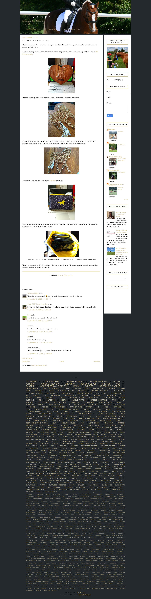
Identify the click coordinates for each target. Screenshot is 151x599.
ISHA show (69, 526)
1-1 (62, 492)
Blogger (81, 593)
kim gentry (68, 487)
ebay (52, 501)
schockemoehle (45, 517)
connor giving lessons (62, 535)
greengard (32, 549)
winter (89, 386)
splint (108, 579)
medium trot (102, 487)
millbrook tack (77, 560)
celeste (61, 533)
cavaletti (73, 446)
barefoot (39, 494)
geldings (89, 547)
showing (70, 384)
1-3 (45, 395)
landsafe (112, 508)
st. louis (29, 581)
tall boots (57, 421)
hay (47, 459)
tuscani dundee (73, 464)
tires (101, 475)
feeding (97, 432)
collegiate (72, 496)
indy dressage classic (78, 459)
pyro (28, 572)
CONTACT (112, 143)
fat (122, 501)
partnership (89, 565)
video (51, 391)
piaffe (83, 567)
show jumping (45, 416)
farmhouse (30, 544)
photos (106, 384)
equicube (105, 501)
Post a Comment (27, 358)
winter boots (51, 492)
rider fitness (49, 462)
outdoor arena (48, 430)
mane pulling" (66, 558)
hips (123, 471)
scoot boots (75, 475)
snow (62, 398)
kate (39, 398)
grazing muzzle (85, 427)
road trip (61, 475)
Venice (43, 480)
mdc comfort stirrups (94, 558)
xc (97, 393)
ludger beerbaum (38, 558)
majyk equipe (105, 402)
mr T (101, 560)
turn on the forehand (57, 478)
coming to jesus (116, 533)
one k (120, 487)
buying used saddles (106, 439)
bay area (56, 494)
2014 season (82, 437)
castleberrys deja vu (53, 386)
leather (122, 508)
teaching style (32, 583)
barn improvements (82, 528)
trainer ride (76, 407)
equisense (120, 405)
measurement (111, 558)
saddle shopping (99, 400)
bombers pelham (32, 531)
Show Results (94, 29)
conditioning (31, 482)
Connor (31, 381)
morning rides (91, 560)
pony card (46, 570)
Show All (126, 199)
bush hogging (83, 531)
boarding (106, 405)
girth (64, 448)
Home (62, 361)
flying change (115, 457)
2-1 (98, 407)
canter (30, 386)
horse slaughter (41, 508)
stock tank (96, 489)
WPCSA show (60, 402)
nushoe (122, 563)
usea (123, 586)
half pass (120, 409)
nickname (62, 563)
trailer (84, 395)
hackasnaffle (109, 549)
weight (75, 478)
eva (54, 423)
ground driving (58, 549)
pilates (106, 448)
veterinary (71, 416)
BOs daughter (39, 526)
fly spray (66, 503)
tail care (111, 581)
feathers (84, 441)
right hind (97, 514)
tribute (36, 586)
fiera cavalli (55, 544)
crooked (80, 482)
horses (50, 554)
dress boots (46, 540)
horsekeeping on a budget (58, 473)
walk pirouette (71, 588)
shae (95, 462)
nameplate (32, 563)
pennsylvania (118, 565)
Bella (112, 478)
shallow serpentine (51, 576)
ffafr (45, 544)
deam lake (92, 537)
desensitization (81, 498)
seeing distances (77, 517)
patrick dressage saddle (86, 434)
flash (65, 544)
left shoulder (90, 473)
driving (56, 418)
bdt (95, 528)
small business (71, 579)
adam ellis (105, 453)
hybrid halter (61, 554)
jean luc (77, 473)
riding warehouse (45, 475)
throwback (86, 583)
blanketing (116, 393)
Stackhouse (31, 480)
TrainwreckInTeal (32, 293)
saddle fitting (79, 400)
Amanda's (53, 180)
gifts (70, 275)
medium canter (49, 560)
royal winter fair (66, 462)
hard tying (63, 551)
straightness (59, 407)
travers (120, 583)
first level (69, 418)
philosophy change (61, 567)
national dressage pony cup (84, 398)
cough (90, 535)
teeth (58, 583)
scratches (58, 517)
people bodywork (33, 567)
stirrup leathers (42, 581)
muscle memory (112, 560)
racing (120, 473)
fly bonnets (41, 471)
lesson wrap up (98, 382)
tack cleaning (68, 443)
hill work (94, 551)
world (38, 590)
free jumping (69, 471)
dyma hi (101, 540)
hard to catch (36, 393)
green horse (95, 471)
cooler (98, 469)
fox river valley (65, 414)
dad (83, 537)
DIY (56, 526)
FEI (62, 526)
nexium (76, 512)
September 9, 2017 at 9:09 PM (39, 310)
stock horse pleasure (75, 581)
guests (79, 549)
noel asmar (101, 563)
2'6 (97, 478)
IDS (89, 416)
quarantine (36, 572)
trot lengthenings (78, 586)
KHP (120, 478)
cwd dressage (94, 482)
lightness (32, 510)
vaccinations (44, 524)
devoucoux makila (98, 498)
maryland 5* (83, 510)
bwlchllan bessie (99, 531)
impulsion (54, 508)
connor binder (44, 535)
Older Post (97, 361)
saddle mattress (81, 574)
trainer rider (108, 583)
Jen (28, 326)
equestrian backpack (90, 501)
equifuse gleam (75, 542)
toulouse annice (114, 475)
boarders (53, 455)
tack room (102, 519)
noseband (113, 563)
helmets (114, 471)
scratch (29, 576)
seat (66, 517)
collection (118, 455)
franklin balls (39, 547)
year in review (56, 405)
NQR (93, 492)
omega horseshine (43, 565)
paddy (69, 434)
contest (97, 409)
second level (88, 384)
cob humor (102, 411)
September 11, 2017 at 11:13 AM (40, 332)
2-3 (83, 416)
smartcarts (84, 579)
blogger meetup (66, 391)
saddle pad (117, 448)
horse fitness (38, 554)
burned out (70, 531)
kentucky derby (39, 556)
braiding (29, 432)
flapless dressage (57, 485)
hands (39, 459)
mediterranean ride (33, 560)
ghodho (99, 547)
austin (115, 466)
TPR (27, 446)
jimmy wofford (107, 554)
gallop (81, 485)
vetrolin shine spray (60, 524)
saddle (41, 405)
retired (86, 572)
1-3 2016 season (112, 524)
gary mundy (101, 503)
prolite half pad (90, 570)
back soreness (38, 528)
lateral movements (106, 414)
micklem (95, 448)
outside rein (58, 434)
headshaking (58, 459)
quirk (46, 572)
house (36, 395)
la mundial (81, 487)
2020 (104, 478)
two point (32, 524)
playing (53, 489)
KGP (77, 526)
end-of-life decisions (58, 542)
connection (96, 496)
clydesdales (101, 533)
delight (63, 457)
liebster (114, 556)
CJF (52, 409)
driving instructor (113, 482)
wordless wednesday (95, 524)
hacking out (67, 393)
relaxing (30, 475)
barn (48, 494)
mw (56, 512)
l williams (102, 508)
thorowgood (39, 521)
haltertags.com (50, 551)
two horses (114, 586)
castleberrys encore (46, 432)
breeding (98, 494)
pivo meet (93, 567)
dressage (52, 381)
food (90, 544)
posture (63, 489)
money (106, 459)
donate (120, 537)
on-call (98, 512)
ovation (71, 565)
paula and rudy (103, 565)
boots (64, 400)
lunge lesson (52, 558)
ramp (65, 514)
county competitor (64, 482)
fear (38, 544)
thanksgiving (104, 450)
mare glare (78, 558)
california (52, 427)
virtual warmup (40, 588)
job (82, 423)
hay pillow (75, 551)
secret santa (32, 450)
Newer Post (26, 361)
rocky (30, 574)
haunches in (31, 430)
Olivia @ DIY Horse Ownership (37, 304)
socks (28, 519)
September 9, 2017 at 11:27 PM (39, 321)
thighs (28, 521)
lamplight (84, 448)
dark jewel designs (53, 498)
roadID (122, 572)
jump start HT (41, 421)
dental (73, 457)
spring (78, 450)
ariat (34, 446)
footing (29, 459)
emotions (43, 542)
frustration (78, 547)
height (85, 551)
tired (48, 521)
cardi (42, 533)
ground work (108, 441)
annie (98, 416)
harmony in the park (71, 505)
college (118, 480)
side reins (38, 579)
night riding (73, 563)
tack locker (90, 475)
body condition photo (37, 423)
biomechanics (75, 382)
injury (73, 448)
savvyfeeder (31, 517)
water (89, 407)
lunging (44, 407)
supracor (84, 519)
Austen (77, 411)
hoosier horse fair (112, 418)
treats (28, 586)
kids (93, 508)
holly (28, 554)
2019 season (105, 421)
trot (51, 453)
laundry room (110, 432)
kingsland (73, 556)
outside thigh (59, 565)
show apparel (66, 430)
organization (31, 443)
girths (120, 503)
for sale (98, 544)
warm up (50, 437)
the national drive (116, 519)
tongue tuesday (59, 521)
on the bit (117, 459)
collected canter (89, 446)
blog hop (93, 405)
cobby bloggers (83, 469)
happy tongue (54, 505)
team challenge (47, 583)
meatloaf (108, 423)
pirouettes (42, 514)
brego (59, 469)
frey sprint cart (79, 503)
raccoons (54, 572)
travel (66, 411)
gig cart (115, 547)
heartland (89, 402)
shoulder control (49, 450)
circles (40, 496)
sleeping (48, 579)
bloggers (62, 275)
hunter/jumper (54, 487)
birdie (66, 494)
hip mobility (113, 505)
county (98, 535)
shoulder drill (98, 576)
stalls (55, 443)
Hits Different (121, 145)
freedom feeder (65, 547)
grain (123, 547)
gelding (112, 503)
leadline (92, 556)
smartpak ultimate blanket (112, 517)
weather (81, 430)
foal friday (55, 471)
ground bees (44, 549)
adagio (112, 492)
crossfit (82, 391)
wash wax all (78, 524)
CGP (118, 384)
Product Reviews (116, 29)
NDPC (120, 437)
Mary (76, 386)
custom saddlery (72, 537)
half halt (42, 505)
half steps (30, 551)
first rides (55, 503)
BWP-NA (50, 526)
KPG (112, 430)
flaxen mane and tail (89, 418)
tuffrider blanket (34, 478)
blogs (119, 430)
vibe (29, 588)
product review (49, 384)
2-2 (59, 437)
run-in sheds (67, 574)
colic (48, 496)
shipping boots (118, 462)
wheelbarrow (112, 588)
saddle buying (116, 434)
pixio (28, 409)
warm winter (84, 588)
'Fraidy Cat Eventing (115, 157)
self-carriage (83, 462)
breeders (63, 439)
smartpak (30, 437)
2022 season (71, 492)
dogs (105, 407)
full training (119, 391)
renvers (77, 572)
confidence (46, 482)
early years (31, 485)
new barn (45, 434)
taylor (120, 581)
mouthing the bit (45, 512)
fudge (91, 503)
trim (52, 586)
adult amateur (102, 466)
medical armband (116, 510)
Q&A (105, 393)
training (97, 395)
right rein (107, 572)
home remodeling (36, 473)
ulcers (40, 437)
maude (103, 510)
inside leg (65, 508)
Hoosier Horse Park (106, 437)
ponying (68, 570)
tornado (72, 521)
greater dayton (104, 427)
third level (72, 421)
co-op (62, 432)
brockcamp (109, 494)
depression (68, 498)
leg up (96, 459)
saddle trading (98, 574)
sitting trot (66, 450)
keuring (52, 556)
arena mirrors (105, 526)
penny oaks (52, 411)
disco (116, 382)
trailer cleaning (38, 453)
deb (101, 537)
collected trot (59, 496)
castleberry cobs (99, 391)
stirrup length (57, 581)
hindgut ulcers (107, 551)
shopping (112, 388)
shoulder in (70, 395)
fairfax (43, 485)
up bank (29, 492)
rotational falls (52, 574)
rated (103, 434)
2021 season (43, 402)
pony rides (57, 570)
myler (123, 560)
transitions (117, 489)
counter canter (108, 446)
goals (108, 409)
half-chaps (120, 485)
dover (110, 498)
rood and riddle (110, 514)
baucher (44, 446)
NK (40, 400)
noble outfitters (88, 563)
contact (52, 457)
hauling (118, 427)
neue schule (66, 512)
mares (91, 487)
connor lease (79, 535)
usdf (82, 453)
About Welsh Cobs (72, 29)
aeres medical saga (68, 409)
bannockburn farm (54, 528)
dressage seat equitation (65, 540)
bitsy (43, 455)
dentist (122, 446)
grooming (55, 395)
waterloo (78, 425)
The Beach (120, 131)
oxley (79, 565)
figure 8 (29, 471)
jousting (119, 554)
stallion (32, 464)
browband (45, 531)
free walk (52, 547)
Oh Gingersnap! (114, 170)
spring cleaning (39, 519)
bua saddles (57, 531)
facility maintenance (115, 542)
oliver (30, 565)
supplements (73, 519)
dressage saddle (110, 386)
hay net (40, 487)
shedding (104, 462)
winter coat (92, 453)
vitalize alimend (55, 588)
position (30, 405)
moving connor (107, 473)
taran (106, 489)
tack (114, 400)
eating (110, 540)
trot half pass (63, 586)
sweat (93, 519)
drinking (83, 540)
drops (92, 540)
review (72, 514)
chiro (84, 533)
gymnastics (107, 485)
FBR (92, 437)
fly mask (73, 544)
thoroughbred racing (51, 464)
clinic (67, 388)
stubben (62, 519)
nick (120, 441)
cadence (69, 469)
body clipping (51, 388)
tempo (66, 583)
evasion (87, 542)
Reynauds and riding (35, 439)
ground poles (68, 423)
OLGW (100, 492)
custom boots (57, 537)
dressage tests (52, 441)
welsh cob (98, 388)
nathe (41, 563)
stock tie (52, 519)
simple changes (47, 425)
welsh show (94, 425)
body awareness (45, 469)
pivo (51, 514)
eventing (75, 402)
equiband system (98, 457)
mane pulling (36, 411)
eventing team (69, 441)
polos (37, 570)
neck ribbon (51, 563)
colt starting (35, 441)
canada (122, 439)
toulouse (97, 521)
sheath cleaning (68, 576)
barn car (68, 528)
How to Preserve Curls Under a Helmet (121, 214)
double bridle (31, 540)
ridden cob (96, 572)
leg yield (50, 398)
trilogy (45, 586)
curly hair (44, 537)
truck (59, 416)
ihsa (71, 554)
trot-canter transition (98, 586)
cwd (87, 388)
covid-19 (45, 418)
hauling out (86, 505)
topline (97, 583)
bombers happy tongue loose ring (75, 455)
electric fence (62, 501)
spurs (85, 489)
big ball (102, 528)
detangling (110, 537)
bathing (39, 427)
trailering (32, 388)
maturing (94, 510)
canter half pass (116, 531)
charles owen (73, 533)
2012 (59, 466)
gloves (95, 441)
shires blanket (93, 517)
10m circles (87, 478)
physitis (75, 567)
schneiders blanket (115, 574)
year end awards (49, 590)
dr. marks (119, 498)
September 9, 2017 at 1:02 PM (39, 299)
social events (97, 579)
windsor (103, 443)
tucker (122, 521)
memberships (31, 512)
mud (113, 487)
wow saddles (116, 443)
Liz (82, 526)
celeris (120, 494)
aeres (78, 388)
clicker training (102, 455)
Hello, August (121, 172)
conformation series (35, 457)
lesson (33, 407)
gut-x (87, 549)
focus (72, 485)
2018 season (79, 405)
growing (70, 549)
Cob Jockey (36, 17)
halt (39, 551)
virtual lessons (92, 464)
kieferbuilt (62, 556)
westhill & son (98, 588)
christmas (111, 395)
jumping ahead (83, 508)
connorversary (110, 496)
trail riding (108, 398)
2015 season (111, 425)
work (91, 430)
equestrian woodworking (79, 432)
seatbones (74, 489)
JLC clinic (102, 430)
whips (39, 492)
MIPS (88, 526)
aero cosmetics (56, 480)
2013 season (68, 437)
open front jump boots (36, 489)
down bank (33, 448)
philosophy (47, 567)
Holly (29, 315)
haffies (120, 549)
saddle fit (40, 391)
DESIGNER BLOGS (84, 595)
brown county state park (82, 439)
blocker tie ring (116, 528)
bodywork (51, 439)
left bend (94, 423)
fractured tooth (111, 544)
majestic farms (69, 510)
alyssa (95, 526)
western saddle (46, 466)
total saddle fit (84, 521)
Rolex (118, 421)
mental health (63, 560)
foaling (83, 544)
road (115, 572)
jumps (28, 556)
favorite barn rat (33, 503)
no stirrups (87, 512)
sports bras (118, 579)
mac (40, 510)
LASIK (66, 466)
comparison (84, 496)
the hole (75, 583)
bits (52, 446)
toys (106, 521)
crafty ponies (31, 537)
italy (74, 508)
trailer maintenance (87, 443)
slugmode (58, 579)
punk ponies (118, 570)
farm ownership (44, 414)
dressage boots (32, 501)
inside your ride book (84, 554)
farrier (115, 501)
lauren (83, 556)
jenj (28, 421)
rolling (39, 574)
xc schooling (89, 421)
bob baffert (86, 494)
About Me (52, 29)
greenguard (30, 505)
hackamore (96, 549)
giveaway (82, 471)
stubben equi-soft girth (95, 581)
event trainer (98, 542)
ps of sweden (105, 570)
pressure (77, 570)
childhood (30, 496)
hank (106, 471)
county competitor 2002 (113, 535)
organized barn (33, 462)
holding (120, 551)
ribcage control (84, 514)
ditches (83, 457)
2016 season (40, 409)
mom (119, 402)
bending (88, 411)
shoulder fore (112, 576)
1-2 (68, 405)
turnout (64, 425)
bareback (51, 400)
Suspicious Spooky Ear (82, 466)
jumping (30, 384)
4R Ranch (112, 129)
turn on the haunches (66, 453)
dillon (108, 469)
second (38, 576)
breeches (62, 446)
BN (27, 395)
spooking (45, 443)
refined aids (66, 572)
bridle (85, 409)
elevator (118, 469)
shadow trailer (84, 393)
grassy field (93, 485)
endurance (75, 501)
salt (121, 514)
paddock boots (110, 512)
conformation (67, 427)
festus (45, 503)
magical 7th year (53, 510)
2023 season (84, 492)
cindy (91, 533)
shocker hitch (83, 576)
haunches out (99, 505)
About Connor (33, 29)
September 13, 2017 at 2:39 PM (39, 353)
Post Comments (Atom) (39, 365)
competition (30, 535)
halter (31, 487)
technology (90, 450)
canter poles (31, 533)
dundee (44, 501)
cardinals (51, 533)
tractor (114, 521)
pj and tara (104, 567)
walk (107, 464)
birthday (75, 494)
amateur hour (73, 480)
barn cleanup (90, 480)
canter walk (105, 480)
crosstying (37, 498)
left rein (117, 407)
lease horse (103, 556)
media (121, 558)
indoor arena (85, 414)
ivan (97, 554)
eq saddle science (50, 448)
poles (58, 514)
